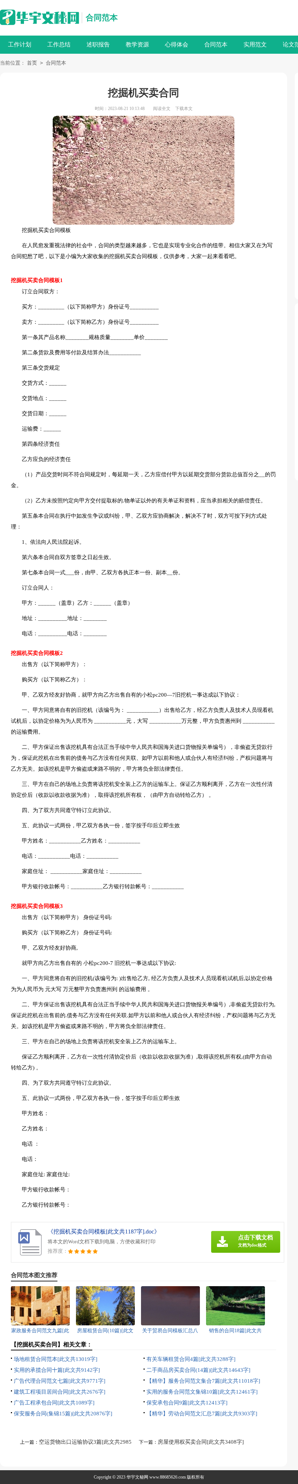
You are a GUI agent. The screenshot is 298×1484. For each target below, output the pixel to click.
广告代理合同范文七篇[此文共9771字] (59, 1381)
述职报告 (98, 44)
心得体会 (176, 44)
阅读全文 (161, 108)
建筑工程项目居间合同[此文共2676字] (59, 1392)
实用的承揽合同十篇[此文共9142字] (57, 1370)
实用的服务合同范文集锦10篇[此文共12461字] (202, 1392)
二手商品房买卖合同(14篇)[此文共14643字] (198, 1370)
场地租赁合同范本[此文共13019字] (55, 1359)
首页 (32, 63)
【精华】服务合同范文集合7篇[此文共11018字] (203, 1381)
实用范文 (255, 44)
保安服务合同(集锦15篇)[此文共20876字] (63, 1413)
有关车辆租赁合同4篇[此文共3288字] (190, 1359)
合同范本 (102, 17)
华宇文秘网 (137, 1477)
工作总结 (59, 44)
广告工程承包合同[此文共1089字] (54, 1403)
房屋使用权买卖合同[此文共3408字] (201, 1442)
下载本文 (184, 108)
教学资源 (137, 44)
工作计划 (19, 44)
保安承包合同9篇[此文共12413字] (186, 1403)
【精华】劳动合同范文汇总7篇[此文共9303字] (201, 1413)
